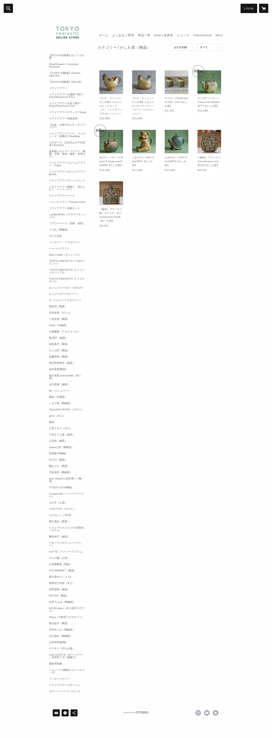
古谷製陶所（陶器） (60, 564)
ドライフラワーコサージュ (64, 685)
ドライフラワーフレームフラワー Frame (67, 164)
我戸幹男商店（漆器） (62, 363)
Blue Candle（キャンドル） (65, 254)
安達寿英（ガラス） (60, 312)
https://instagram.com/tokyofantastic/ (198, 713)
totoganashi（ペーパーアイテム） (66, 495)
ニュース (183, 35)
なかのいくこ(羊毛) (60, 515)
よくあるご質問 (123, 35)
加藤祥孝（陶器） (59, 356)
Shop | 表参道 (163, 35)
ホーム (103, 35)
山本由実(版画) (57, 642)
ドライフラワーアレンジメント (67, 180)
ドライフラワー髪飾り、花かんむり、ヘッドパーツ (67, 188)
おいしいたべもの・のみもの (66, 287)
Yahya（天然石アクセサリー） (66, 617)
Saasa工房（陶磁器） (61, 447)
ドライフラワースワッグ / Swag (67, 112)
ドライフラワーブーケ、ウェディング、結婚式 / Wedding (67, 134)
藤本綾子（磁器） (59, 536)
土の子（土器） (58, 502)
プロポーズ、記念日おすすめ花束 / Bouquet (67, 143)
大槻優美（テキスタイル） (64, 331)
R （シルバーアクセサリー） (65, 300)
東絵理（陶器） (58, 306)
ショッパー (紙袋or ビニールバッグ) (66, 671)
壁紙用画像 (55, 663)
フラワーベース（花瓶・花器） (67, 223)
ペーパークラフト (59, 248)
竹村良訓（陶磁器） (60, 472)
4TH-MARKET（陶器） (62, 570)
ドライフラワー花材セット (64, 208)
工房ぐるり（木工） (60, 428)
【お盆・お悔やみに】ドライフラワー (67, 126)
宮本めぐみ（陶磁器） (62, 629)
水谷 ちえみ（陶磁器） (62, 602)
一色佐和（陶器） (59, 319)
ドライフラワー (58, 88)
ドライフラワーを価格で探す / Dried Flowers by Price (66, 95)
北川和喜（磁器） (59, 384)
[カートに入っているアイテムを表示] (263, 8)
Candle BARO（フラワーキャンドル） (67, 215)
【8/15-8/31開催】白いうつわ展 (66, 56)
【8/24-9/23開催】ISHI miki (65, 82)
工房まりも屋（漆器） (62, 434)
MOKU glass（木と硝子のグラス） (66, 609)
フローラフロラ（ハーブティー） (66, 544)
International (202, 35)
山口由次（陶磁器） (60, 636)
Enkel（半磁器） (58, 325)
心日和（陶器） (58, 441)
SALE (219, 35)
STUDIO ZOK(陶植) (60, 487)
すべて (204, 47)
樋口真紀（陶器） (59, 521)
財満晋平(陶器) (57, 453)
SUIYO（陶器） (58, 459)
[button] (249, 8)
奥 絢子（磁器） (58, 337)
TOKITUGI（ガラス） (62, 509)
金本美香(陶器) (57, 369)
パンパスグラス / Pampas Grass (67, 202)
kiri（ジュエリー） (59, 390)
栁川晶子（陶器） (59, 623)
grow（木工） (57, 415)
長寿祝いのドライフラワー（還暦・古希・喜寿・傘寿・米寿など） (67, 154)
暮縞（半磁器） (58, 397)
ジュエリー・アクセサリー (64, 242)
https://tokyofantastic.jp (215, 713)
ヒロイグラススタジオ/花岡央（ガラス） (66, 529)
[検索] (8, 8)
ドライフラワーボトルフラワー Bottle (67, 172)
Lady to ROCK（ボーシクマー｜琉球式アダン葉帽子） (66, 656)
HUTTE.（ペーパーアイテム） (66, 551)
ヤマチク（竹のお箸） (62, 648)
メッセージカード (59, 678)
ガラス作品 (55, 236)
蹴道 (51, 422)
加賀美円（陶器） (59, 344)
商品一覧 (144, 35)
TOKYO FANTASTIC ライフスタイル (66, 280)
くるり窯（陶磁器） (60, 403)
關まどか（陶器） (59, 466)
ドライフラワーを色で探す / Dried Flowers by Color (65, 104)
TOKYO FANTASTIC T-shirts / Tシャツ (67, 262)
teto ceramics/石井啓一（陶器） (65, 479)
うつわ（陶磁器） (59, 229)
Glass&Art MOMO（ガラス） (66, 409)
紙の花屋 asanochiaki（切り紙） (65, 376)
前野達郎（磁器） (59, 589)
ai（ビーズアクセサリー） (64, 294)
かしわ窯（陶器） (59, 350)
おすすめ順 (180, 47)
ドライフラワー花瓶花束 (63, 118)
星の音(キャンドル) (60, 576)
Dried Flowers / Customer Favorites (64, 65)
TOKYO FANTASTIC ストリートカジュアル (66, 271)
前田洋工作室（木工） (62, 583)
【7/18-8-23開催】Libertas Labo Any (64, 74)
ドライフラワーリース (62, 195)
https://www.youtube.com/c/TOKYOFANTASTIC (207, 713)
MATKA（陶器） (59, 595)
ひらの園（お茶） (59, 558)
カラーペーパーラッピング (64, 691)
